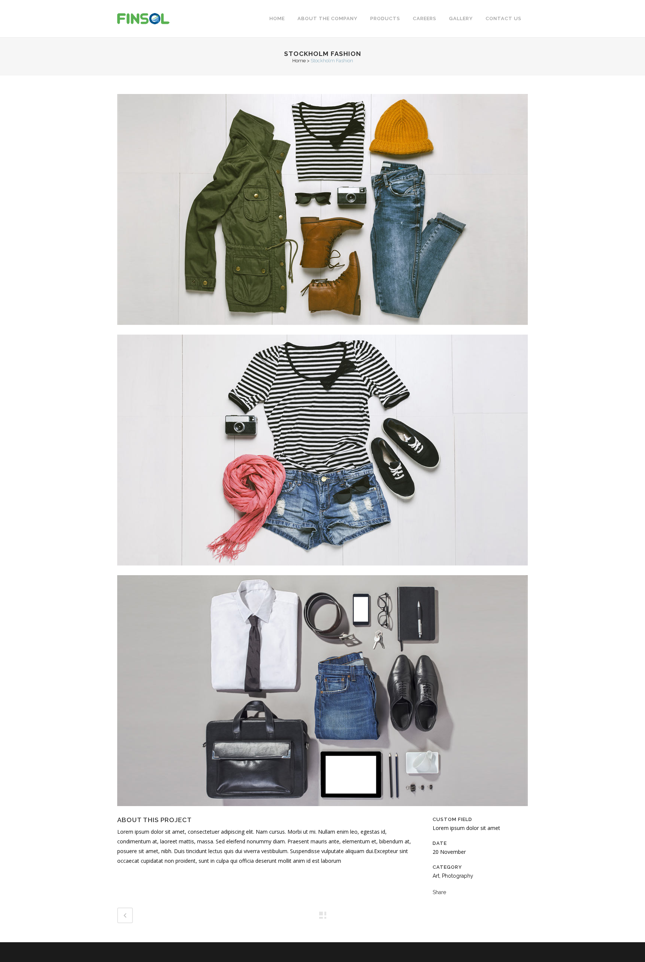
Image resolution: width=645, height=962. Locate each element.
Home (299, 60)
